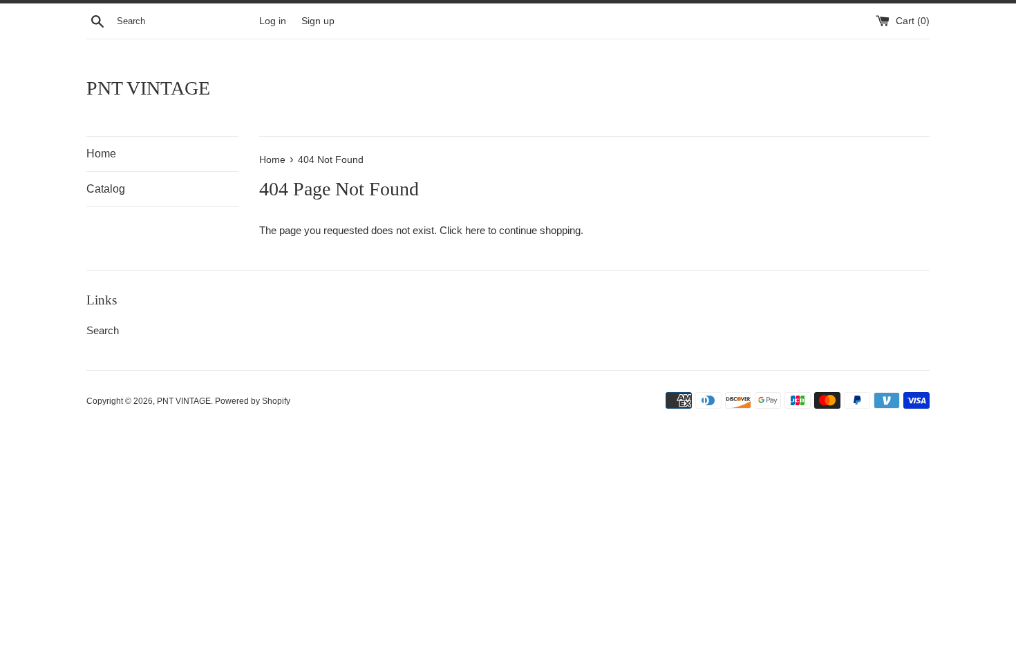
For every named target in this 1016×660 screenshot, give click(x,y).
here (475, 230)
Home (101, 153)
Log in (272, 21)
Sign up (318, 21)
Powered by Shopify (252, 401)
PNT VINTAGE (148, 88)
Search (102, 330)
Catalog (105, 189)
